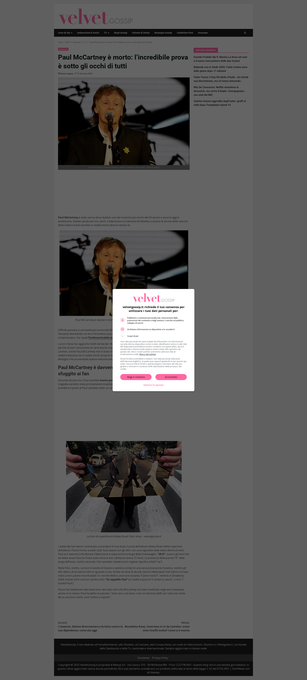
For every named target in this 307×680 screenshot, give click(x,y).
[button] (153, 336)
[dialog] (153, 340)
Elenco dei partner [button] (147, 354)
